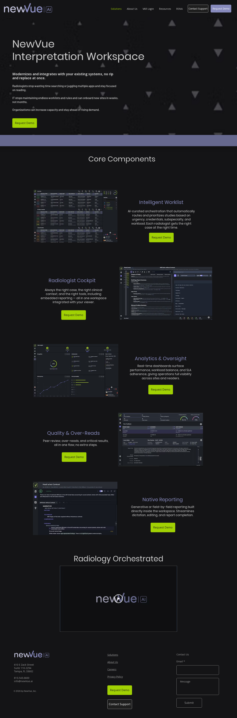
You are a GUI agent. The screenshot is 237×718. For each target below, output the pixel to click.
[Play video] (118, 598)
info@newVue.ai (23, 681)
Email (179, 661)
